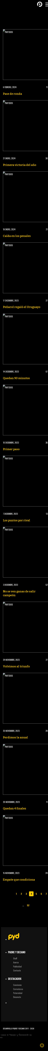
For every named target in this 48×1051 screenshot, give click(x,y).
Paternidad (17, 993)
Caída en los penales (17, 236)
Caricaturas (18, 989)
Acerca (16, 962)
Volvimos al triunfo (16, 666)
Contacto (17, 970)
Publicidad (17, 966)
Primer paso (11, 449)
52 (28, 905)
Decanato (17, 997)
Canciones (17, 985)
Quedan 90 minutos (16, 378)
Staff (15, 958)
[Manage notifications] (42, 1045)
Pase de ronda (12, 94)
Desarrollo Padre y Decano (14, 1028)
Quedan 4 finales (14, 808)
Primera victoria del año (19, 165)
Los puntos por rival (16, 520)
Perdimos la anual (15, 737)
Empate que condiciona (19, 879)
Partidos (9, 32)
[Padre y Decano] (6, 4)
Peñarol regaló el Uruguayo (21, 307)
